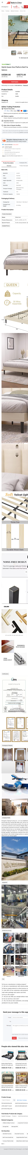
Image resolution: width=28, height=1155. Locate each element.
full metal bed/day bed (6, 1103)
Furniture (7, 11)
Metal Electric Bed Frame (22, 1141)
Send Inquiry (14, 82)
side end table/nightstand (21, 1106)
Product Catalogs (22, 1100)
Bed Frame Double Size (8, 1137)
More (2, 1143)
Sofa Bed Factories (7, 1133)
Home (2, 11)
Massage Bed (14, 1126)
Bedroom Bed (22, 11)
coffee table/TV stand (6, 1106)
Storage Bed (5, 1126)
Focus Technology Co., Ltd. (18, 1149)
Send (14, 1038)
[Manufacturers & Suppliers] (14, 2)
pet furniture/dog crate (6, 1108)
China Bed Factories (19, 1133)
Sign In (3, 156)
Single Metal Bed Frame (21, 1137)
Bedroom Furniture (14, 11)
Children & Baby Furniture (8, 1123)
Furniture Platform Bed (8, 1141)
